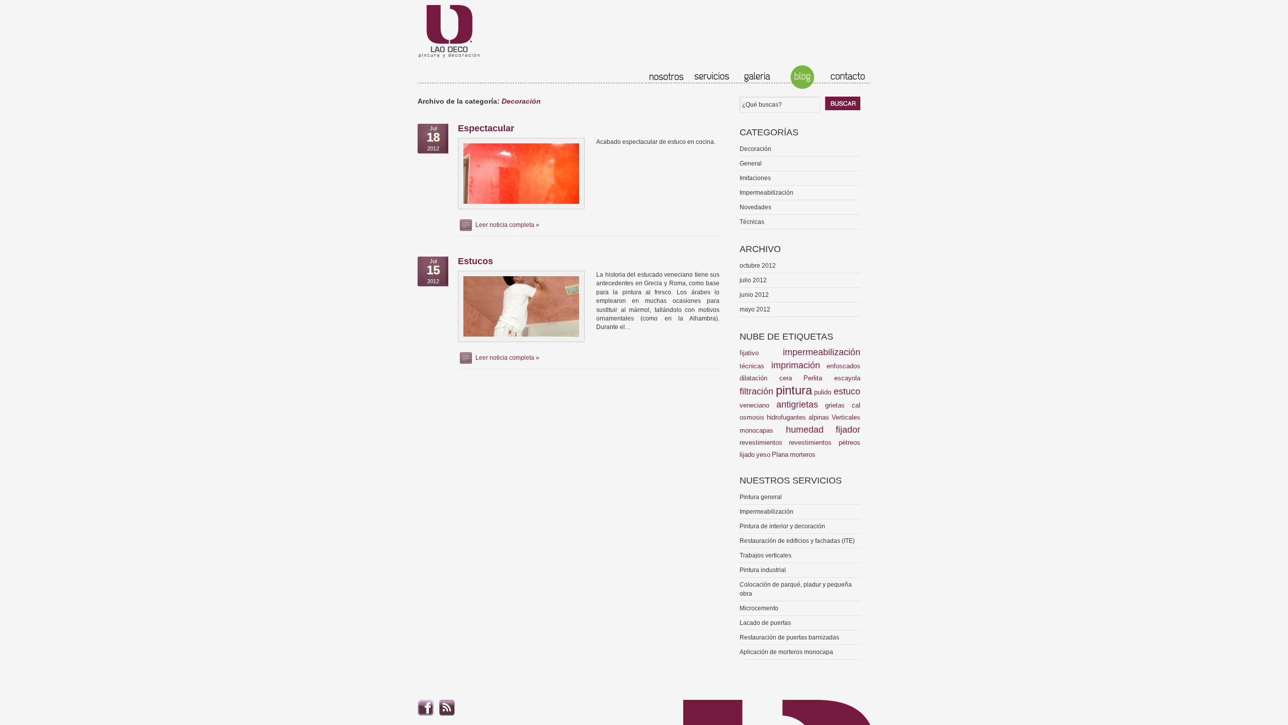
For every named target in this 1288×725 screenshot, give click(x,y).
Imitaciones (755, 178)
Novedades (755, 207)
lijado (747, 454)
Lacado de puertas (765, 622)
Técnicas (752, 221)
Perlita (812, 378)
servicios (712, 77)
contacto (847, 77)
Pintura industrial (763, 570)
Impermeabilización (766, 192)
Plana (780, 454)
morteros (803, 454)
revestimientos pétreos (824, 442)
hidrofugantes (786, 417)
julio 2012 (753, 280)
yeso (763, 454)
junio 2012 (754, 294)
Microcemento (759, 608)
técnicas (752, 366)
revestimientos (761, 442)
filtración (756, 391)
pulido (822, 392)
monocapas (756, 430)
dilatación (753, 378)
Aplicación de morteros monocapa (786, 652)
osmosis (752, 417)
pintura (794, 390)
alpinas (819, 417)
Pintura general (761, 497)
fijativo (749, 353)
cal (856, 405)
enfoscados (843, 366)
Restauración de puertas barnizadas (789, 637)
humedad (805, 430)
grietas (835, 405)
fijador (848, 430)
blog (802, 77)
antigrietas (797, 404)
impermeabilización (821, 352)
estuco (847, 391)
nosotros (666, 77)
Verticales (846, 417)
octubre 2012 (758, 265)
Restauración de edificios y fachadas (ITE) (797, 540)
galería (757, 77)
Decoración (755, 148)
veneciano (754, 405)
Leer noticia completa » (507, 224)
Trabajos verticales (765, 555)
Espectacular (486, 128)
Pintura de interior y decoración (782, 526)
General (751, 163)
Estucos (475, 261)
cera (785, 378)
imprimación (795, 365)
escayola (847, 378)
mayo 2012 (755, 309)
